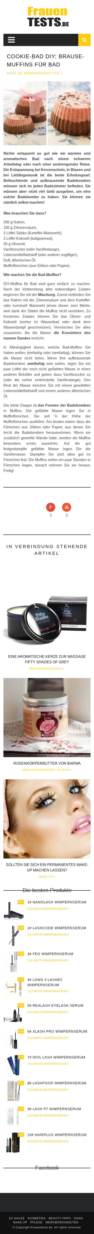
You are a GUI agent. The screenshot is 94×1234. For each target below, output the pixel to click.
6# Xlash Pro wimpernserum (57, 1031)
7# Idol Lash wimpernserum (56, 1057)
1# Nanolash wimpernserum (56, 902)
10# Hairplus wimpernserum (57, 1135)
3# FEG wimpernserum (50, 954)
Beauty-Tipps (60, 1218)
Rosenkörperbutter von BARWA (47, 763)
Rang (78, 1218)
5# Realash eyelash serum (55, 1005)
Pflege (63, 770)
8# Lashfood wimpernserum (56, 1083)
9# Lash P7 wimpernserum (54, 1109)
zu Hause (17, 1218)
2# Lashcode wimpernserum (56, 928)
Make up (14, 73)
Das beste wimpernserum (47, 908)
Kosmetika (37, 1218)
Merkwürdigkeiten (41, 73)
